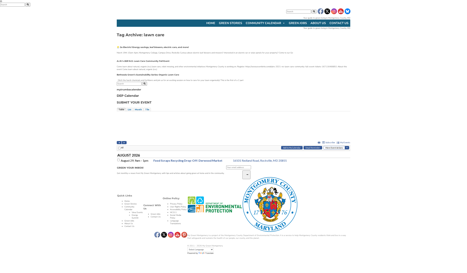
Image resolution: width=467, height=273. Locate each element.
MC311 (173, 212)
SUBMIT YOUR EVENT (134, 102)
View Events (137, 212)
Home (210, 23)
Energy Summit (135, 216)
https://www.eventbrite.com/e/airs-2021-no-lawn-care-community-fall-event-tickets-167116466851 (291, 66)
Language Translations (175, 222)
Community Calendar (263, 23)
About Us (318, 23)
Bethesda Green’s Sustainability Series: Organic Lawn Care (148, 74)
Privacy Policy (176, 203)
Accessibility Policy (178, 209)
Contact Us (338, 23)
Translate (209, 253)
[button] (314, 11)
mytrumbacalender (129, 89)
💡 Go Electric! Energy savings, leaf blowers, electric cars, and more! (153, 47)
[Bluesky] (347, 11)
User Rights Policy (178, 206)
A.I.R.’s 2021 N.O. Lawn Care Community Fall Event (143, 61)
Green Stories (230, 23)
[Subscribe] (246, 174)
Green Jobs (298, 23)
